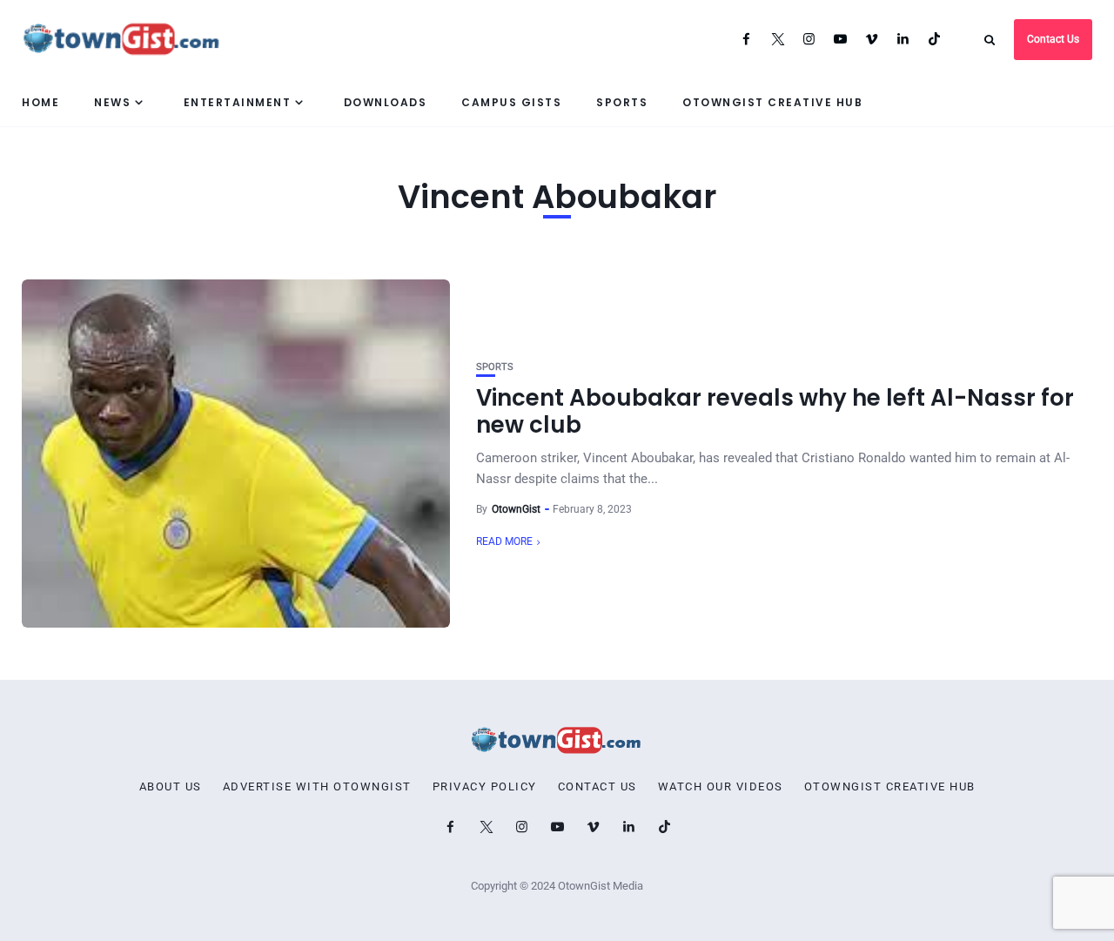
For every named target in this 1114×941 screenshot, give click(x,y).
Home (40, 102)
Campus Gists (511, 102)
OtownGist (516, 509)
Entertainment (238, 102)
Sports (622, 102)
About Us (170, 787)
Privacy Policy (485, 787)
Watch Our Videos (720, 787)
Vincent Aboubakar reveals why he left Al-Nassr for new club (775, 411)
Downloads (385, 102)
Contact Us (1053, 39)
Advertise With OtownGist (317, 787)
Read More (504, 541)
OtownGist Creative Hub (772, 102)
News (112, 102)
